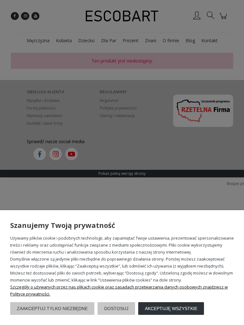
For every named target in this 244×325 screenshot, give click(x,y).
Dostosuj (116, 308)
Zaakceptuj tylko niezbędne (52, 308)
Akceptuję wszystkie (171, 308)
